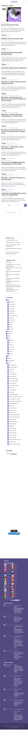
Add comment (10, 26)
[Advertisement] (14, 225)
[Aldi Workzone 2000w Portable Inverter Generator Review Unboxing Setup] (8, 665)
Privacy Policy (15, 727)
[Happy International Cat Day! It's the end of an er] (14, 515)
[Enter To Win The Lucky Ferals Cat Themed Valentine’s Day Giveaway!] (8, 653)
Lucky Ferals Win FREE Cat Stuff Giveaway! (18, 620)
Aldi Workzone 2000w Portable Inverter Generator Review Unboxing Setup (19, 669)
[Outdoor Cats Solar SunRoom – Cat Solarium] (8, 692)
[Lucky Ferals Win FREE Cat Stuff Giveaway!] (8, 619)
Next (25, 205)
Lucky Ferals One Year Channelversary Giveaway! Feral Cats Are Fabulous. (19, 629)
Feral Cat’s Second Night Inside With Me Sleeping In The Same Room (13, 163)
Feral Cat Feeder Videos (19, 709)
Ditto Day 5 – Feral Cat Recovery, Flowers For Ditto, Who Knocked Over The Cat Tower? (13, 99)
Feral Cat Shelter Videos (17, 690)
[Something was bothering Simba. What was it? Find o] (14, 506)
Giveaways (16, 605)
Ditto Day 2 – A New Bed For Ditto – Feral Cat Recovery (12, 147)
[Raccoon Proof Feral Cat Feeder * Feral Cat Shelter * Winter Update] (8, 712)
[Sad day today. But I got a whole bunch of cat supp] (14, 479)
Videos (7, 23)
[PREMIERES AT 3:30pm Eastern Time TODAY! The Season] (14, 470)
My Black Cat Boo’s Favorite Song (12, 38)
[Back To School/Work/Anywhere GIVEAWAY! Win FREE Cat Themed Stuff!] (8, 608)
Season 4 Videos (12, 79)
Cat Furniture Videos (18, 699)
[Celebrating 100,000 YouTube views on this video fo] (14, 524)
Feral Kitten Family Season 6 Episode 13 (14, 68)
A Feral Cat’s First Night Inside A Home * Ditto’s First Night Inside (13, 194)
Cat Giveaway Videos (18, 636)
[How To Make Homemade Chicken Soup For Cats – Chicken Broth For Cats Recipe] (8, 678)
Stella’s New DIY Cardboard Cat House (18, 704)
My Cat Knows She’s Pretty (10, 25)
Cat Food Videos (17, 675)
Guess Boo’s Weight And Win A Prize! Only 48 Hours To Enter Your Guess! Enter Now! (19, 643)
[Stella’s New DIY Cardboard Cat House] (8, 702)
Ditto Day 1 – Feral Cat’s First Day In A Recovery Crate (13, 178)
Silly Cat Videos (17, 700)
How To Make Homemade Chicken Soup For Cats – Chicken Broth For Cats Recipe (18, 682)
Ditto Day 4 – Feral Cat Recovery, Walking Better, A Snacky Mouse (11, 115)
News (20, 605)
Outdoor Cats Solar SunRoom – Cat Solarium (19, 694)
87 (18, 205)
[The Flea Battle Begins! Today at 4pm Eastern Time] (14, 461)
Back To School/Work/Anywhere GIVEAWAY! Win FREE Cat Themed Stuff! (19, 609)
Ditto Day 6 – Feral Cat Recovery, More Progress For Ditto (13, 82)
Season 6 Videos (4, 50)
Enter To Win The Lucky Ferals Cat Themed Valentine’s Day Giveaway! (18, 655)
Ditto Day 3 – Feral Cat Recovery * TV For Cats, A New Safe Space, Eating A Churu (13, 131)
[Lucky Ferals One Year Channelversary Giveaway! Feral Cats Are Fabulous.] (8, 627)
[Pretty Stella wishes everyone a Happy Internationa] (14, 497)
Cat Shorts (3, 23)
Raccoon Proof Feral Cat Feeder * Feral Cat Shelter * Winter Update (18, 717)
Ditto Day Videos (4, 79)
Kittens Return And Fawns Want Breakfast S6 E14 (11, 53)
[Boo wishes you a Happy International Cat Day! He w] (14, 488)
